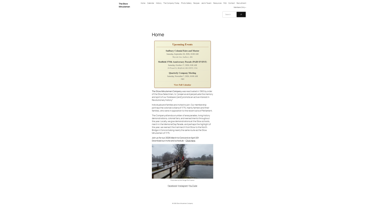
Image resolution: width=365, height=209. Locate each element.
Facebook (172, 185)
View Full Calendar (182, 84)
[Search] (241, 14)
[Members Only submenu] (245, 7)
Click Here (190, 140)
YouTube (193, 185)
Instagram (183, 185)
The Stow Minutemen (124, 5)
